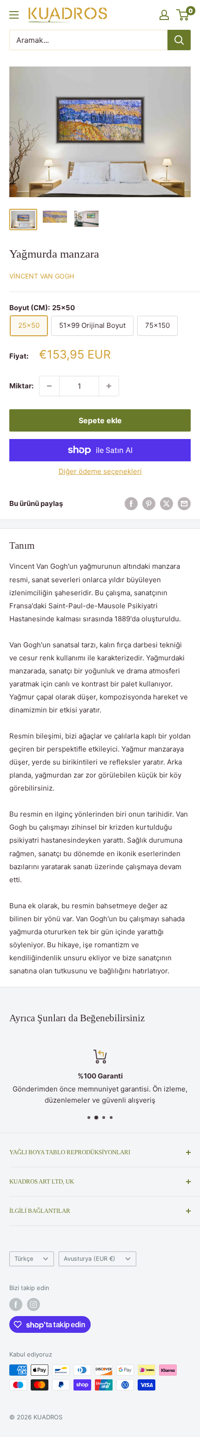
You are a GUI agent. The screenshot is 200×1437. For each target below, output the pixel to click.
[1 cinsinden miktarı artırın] (109, 386)
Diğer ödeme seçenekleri (100, 471)
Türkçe (23, 1258)
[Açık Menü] (14, 15)
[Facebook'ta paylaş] (131, 503)
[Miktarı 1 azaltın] (49, 386)
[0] (183, 14)
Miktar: (21, 385)
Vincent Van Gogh (41, 276)
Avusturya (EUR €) (89, 1258)
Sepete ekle (100, 420)
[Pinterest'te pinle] (148, 503)
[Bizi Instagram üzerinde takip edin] (33, 1304)
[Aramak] (179, 40)
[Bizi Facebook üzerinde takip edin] (15, 1304)
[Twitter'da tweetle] (166, 503)
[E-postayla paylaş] (184, 503)
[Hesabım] (164, 15)
